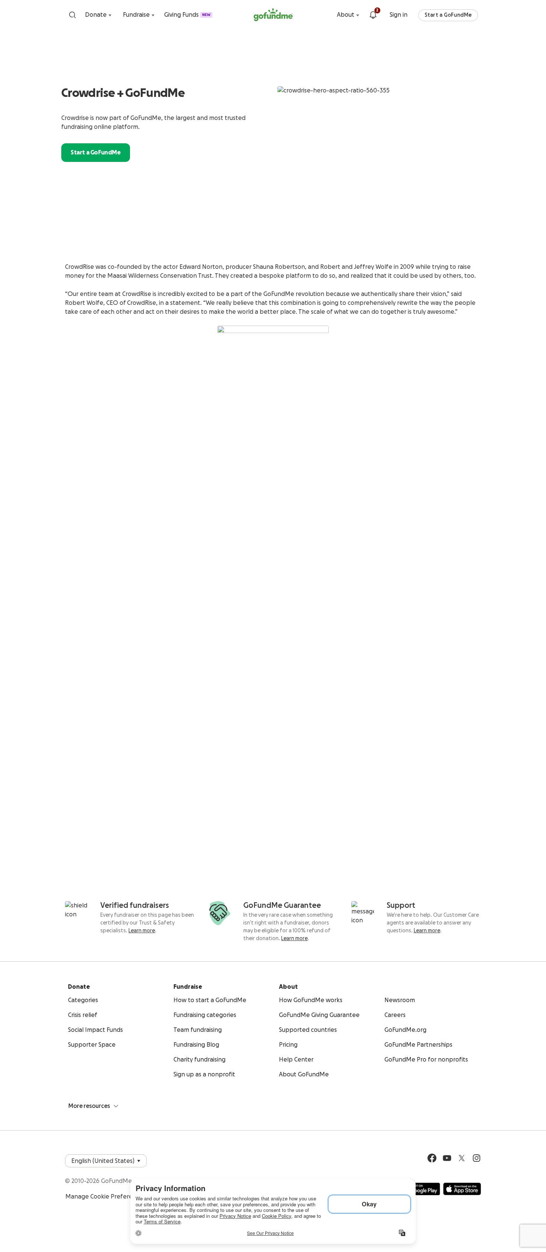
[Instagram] (476, 1158)
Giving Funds (187, 15)
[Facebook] (432, 1158)
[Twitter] (461, 1158)
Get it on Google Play (418, 1189)
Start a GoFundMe (448, 15)
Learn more (142, 930)
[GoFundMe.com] (273, 15)
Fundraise (136, 15)
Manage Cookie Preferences (105, 1197)
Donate (96, 15)
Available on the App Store (462, 1189)
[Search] (72, 14)
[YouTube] (446, 1158)
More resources (89, 1106)
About (345, 15)
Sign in (398, 15)
